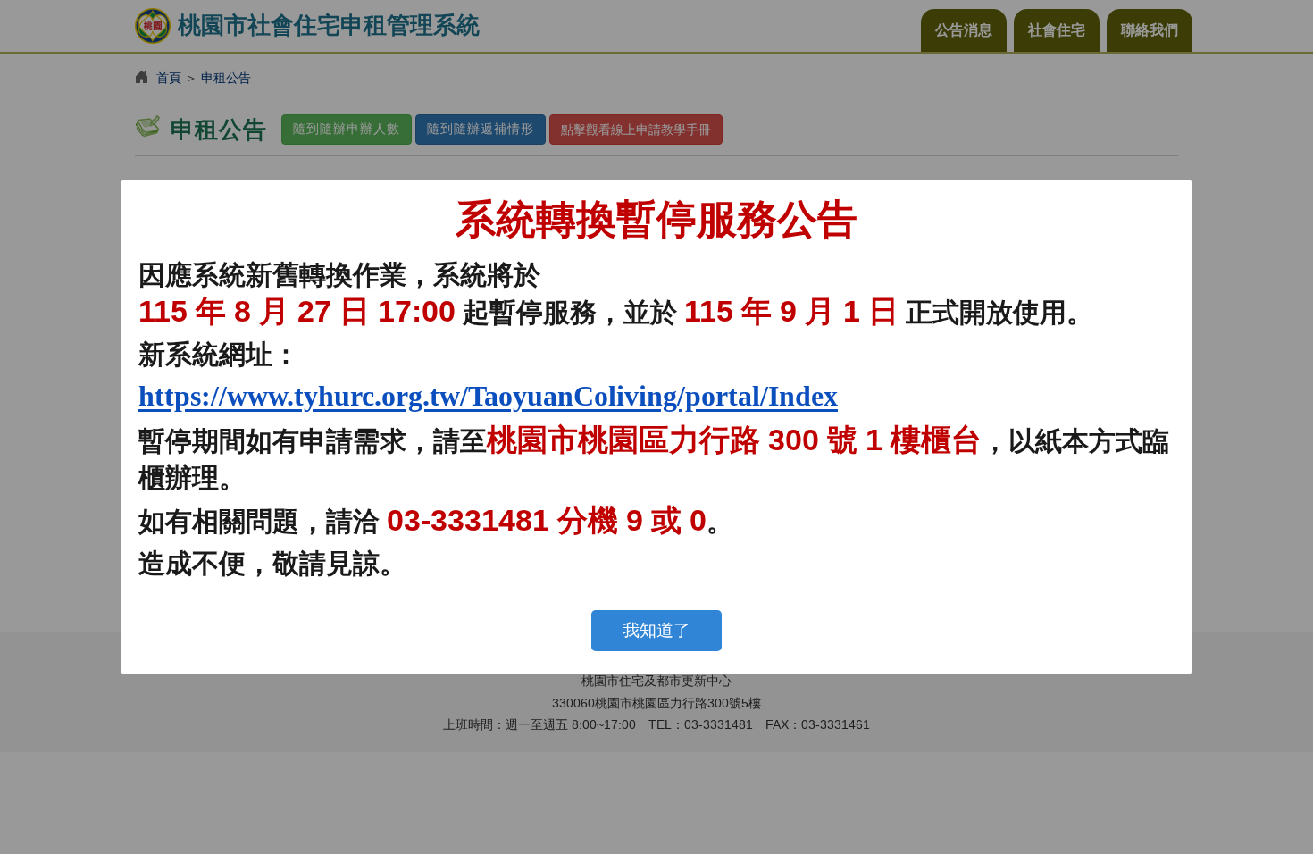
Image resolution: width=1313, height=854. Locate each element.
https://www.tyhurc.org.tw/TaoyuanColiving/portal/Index (488, 396)
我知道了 (656, 630)
